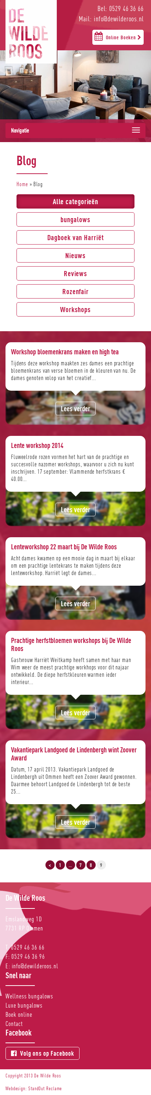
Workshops (75, 309)
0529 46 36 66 (28, 947)
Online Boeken (121, 37)
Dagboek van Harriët (75, 237)
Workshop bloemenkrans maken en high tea (65, 351)
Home (22, 184)
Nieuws (75, 255)
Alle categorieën (75, 201)
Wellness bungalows (29, 996)
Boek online (18, 1014)
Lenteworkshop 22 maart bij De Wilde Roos (64, 546)
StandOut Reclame (45, 1088)
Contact (14, 1023)
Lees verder (75, 408)
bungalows (75, 219)
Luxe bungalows (24, 1005)
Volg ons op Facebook (46, 1053)
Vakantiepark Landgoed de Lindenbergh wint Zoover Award (74, 753)
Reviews (75, 273)
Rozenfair (75, 291)
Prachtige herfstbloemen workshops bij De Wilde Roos (71, 644)
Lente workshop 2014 (37, 445)
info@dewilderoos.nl (35, 966)
